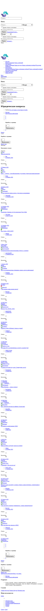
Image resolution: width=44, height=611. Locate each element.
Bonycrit (7, 291)
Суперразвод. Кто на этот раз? (8, 465)
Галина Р (7, 330)
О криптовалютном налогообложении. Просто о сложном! (14, 250)
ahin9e (2, 520)
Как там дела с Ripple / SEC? (8, 308)
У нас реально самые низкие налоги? (9, 289)
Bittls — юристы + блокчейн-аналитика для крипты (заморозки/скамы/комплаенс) (20, 173)
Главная (3, 590)
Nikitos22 (7, 527)
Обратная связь (21, 590)
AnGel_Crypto (8, 350)
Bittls (6, 176)
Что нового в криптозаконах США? (9, 426)
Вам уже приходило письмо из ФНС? (10, 525)
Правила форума (13, 590)
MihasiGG (3, 323)
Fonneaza (7, 272)
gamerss (7, 233)
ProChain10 (8, 369)
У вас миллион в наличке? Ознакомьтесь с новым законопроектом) (16, 505)
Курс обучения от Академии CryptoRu (18, 110)
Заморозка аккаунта (5, 154)
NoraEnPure (3, 539)
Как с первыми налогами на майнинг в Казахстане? (13, 406)
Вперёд (2, 132)
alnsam (2, 265)
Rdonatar (3, 303)
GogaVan (3, 460)
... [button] (5, 119)
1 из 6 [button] (2, 133)
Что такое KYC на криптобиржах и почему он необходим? (15, 347)
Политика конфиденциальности (12, 603)
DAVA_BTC (8, 467)
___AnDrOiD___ (5, 382)
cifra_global (3, 245)
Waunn (6, 448)
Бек (6, 156)
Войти (2, 596)
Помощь (7, 604)
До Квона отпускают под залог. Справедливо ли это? (13, 367)
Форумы (7, 590)
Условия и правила (9, 602)
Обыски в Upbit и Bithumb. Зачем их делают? (12, 328)
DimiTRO (7, 409)
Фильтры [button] (3, 145)
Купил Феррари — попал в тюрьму (9, 387)
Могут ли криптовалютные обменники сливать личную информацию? (17, 270)
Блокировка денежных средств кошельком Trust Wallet (14, 212)
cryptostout (3, 343)
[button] (2, 42)
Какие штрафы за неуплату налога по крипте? (11, 445)
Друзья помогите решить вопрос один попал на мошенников (15, 193)
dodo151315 (8, 311)
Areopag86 (7, 195)
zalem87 (3, 500)
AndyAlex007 (8, 253)
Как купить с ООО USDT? (7, 231)
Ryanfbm (3, 284)
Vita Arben (7, 214)
